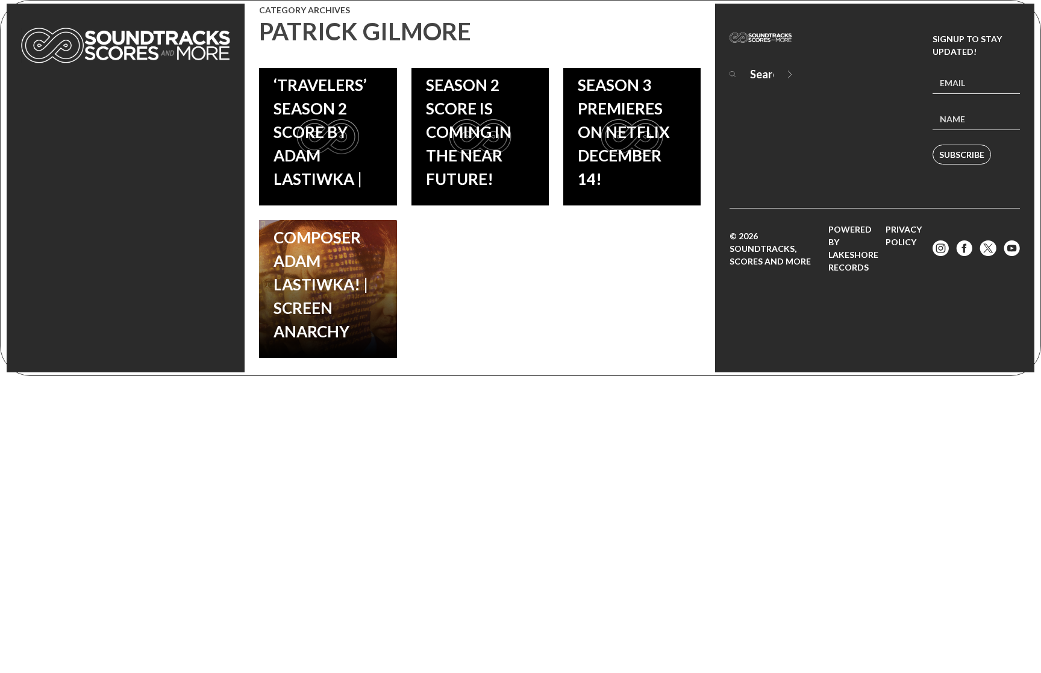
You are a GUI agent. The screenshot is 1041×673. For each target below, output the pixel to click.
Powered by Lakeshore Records (853, 248)
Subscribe (961, 154)
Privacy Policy (904, 235)
